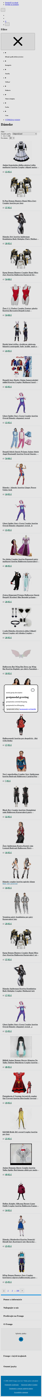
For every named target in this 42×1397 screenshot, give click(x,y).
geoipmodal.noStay (13, 709)
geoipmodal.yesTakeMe (28, 709)
